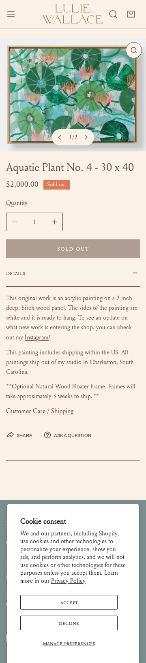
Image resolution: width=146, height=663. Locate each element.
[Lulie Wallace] (73, 13)
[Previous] (60, 137)
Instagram (37, 337)
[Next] (86, 137)
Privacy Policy (68, 580)
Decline (69, 623)
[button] (131, 14)
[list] (73, 94)
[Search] (113, 14)
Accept (69, 602)
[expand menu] (11, 14)
